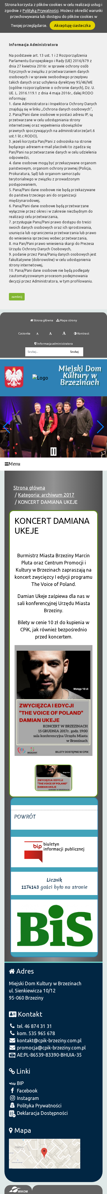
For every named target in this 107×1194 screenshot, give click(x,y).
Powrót (25, 816)
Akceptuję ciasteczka (72, 25)
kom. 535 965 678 (35, 1033)
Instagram (27, 1098)
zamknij (17, 296)
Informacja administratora (55, 343)
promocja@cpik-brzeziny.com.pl (51, 1047)
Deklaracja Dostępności (42, 1113)
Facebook (26, 1090)
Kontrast (83, 333)
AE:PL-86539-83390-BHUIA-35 (49, 1055)
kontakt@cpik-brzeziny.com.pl (48, 1040)
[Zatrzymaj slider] (53, 452)
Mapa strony (68, 320)
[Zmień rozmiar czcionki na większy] (50, 333)
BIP (20, 1083)
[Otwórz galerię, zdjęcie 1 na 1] (53, 778)
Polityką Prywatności (41, 10)
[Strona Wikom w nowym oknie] (18, 1190)
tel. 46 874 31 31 (34, 1026)
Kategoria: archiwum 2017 (46, 495)
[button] (7, 426)
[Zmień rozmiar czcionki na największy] (64, 333)
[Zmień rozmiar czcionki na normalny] (37, 333)
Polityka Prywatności (39, 1105)
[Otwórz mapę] (44, 1153)
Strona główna (43, 320)
